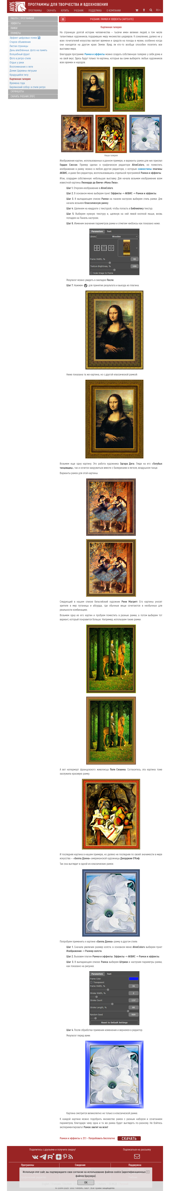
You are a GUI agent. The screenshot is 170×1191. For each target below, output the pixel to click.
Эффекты (16, 23)
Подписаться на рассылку (137, 1149)
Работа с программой (22, 18)
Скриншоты (17, 91)
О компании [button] (114, 10)
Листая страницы (19, 46)
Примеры (16, 33)
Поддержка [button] (95, 10)
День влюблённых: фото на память (28, 50)
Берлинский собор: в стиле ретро (27, 87)
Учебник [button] (79, 10)
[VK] (35, 1157)
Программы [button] (35, 10)
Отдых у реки (17, 62)
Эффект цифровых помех (24, 38)
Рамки (14, 28)
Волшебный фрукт (20, 54)
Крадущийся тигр (19, 75)
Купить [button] (65, 10)
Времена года (17, 83)
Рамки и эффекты (95, 54)
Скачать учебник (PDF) (23, 96)
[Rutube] (51, 1156)
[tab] (33, 18)
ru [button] (157, 10)
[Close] (148, 1172)
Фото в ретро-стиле (20, 58)
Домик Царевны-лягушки (23, 70)
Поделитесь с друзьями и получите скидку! (52, 1149)
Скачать (51, 10)
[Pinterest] (65, 1157)
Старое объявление (20, 42)
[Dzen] (59, 1157)
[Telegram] (43, 1157)
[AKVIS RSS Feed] (70, 1157)
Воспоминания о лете (21, 66)
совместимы (145, 169)
